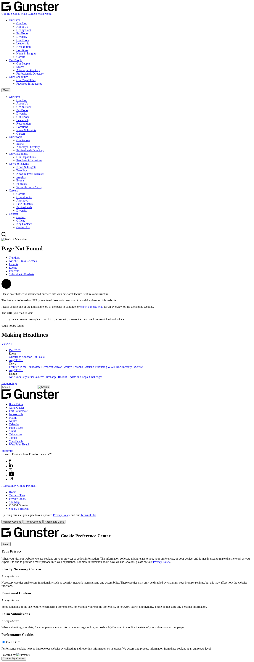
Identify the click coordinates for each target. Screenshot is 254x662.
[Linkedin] (11, 466)
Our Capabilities (18, 76)
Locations (22, 50)
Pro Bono (22, 33)
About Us (22, 26)
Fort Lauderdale (18, 411)
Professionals (24, 207)
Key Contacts (24, 224)
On (8, 642)
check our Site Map (91, 306)
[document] (127, 594)
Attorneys (22, 200)
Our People (15, 60)
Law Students (24, 203)
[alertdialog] (127, 594)
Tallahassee (15, 434)
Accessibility (9, 485)
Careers (20, 56)
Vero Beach (16, 441)
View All (6, 343)
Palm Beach (16, 427)
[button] (6, 287)
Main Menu (45, 13)
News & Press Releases (30, 173)
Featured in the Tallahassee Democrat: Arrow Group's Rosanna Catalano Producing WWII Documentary (76, 366)
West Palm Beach (19, 444)
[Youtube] (11, 474)
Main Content (29, 13)
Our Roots (22, 40)
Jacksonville (16, 414)
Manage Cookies (12, 521)
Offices (20, 220)
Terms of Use (17, 495)
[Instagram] (11, 479)
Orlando (14, 424)
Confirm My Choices (14, 658)
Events (20, 180)
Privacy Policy (17, 498)
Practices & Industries (29, 83)
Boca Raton (16, 404)
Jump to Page (9, 383)
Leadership (22, 43)
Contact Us (23, 227)
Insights (20, 177)
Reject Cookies (33, 521)
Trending (21, 170)
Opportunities (24, 197)
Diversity (21, 36)
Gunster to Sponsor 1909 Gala (27, 356)
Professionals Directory (30, 73)
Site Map (14, 502)
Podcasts (21, 183)
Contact (13, 213)
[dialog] (127, 518)
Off (17, 642)
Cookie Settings (10, 13)
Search (20, 66)
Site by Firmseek (19, 508)
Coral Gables (16, 407)
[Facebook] (10, 461)
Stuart (12, 431)
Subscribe (7, 450)
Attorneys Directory (28, 70)
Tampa (13, 437)
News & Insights (26, 53)
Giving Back (23, 30)
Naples (13, 421)
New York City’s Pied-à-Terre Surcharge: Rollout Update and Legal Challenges (55, 376)
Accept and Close (54, 521)
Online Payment (26, 485)
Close (6, 544)
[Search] (4, 236)
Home (12, 492)
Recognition (23, 46)
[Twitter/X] (11, 470)
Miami (13, 417)
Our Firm (14, 20)
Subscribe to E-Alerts (28, 187)
